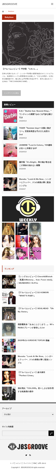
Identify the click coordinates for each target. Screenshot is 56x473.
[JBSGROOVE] (9, 4)
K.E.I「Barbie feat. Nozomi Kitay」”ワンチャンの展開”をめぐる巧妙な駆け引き (35, 114)
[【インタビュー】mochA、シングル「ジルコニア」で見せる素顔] (8, 253)
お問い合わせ (42, 463)
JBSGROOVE (26, 467)
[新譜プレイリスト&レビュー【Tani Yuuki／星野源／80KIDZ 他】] (28, 209)
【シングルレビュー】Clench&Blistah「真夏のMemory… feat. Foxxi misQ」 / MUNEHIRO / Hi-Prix (36, 279)
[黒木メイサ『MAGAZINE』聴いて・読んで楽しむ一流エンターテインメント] (35, 241)
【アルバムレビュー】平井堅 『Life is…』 (20, 69)
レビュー (18, 463)
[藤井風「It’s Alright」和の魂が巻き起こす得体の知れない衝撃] (8, 229)
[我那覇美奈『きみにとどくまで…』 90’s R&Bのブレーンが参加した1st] (35, 229)
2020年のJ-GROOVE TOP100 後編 (33, 340)
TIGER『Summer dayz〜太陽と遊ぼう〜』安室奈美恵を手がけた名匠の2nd (35, 131)
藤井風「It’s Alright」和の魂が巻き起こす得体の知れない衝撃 (35, 163)
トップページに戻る (11, 93)
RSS (30, 455)
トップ (12, 463)
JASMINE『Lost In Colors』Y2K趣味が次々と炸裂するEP (35, 146)
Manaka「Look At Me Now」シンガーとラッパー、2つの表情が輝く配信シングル (35, 182)
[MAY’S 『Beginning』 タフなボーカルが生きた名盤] (8, 241)
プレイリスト (27, 463)
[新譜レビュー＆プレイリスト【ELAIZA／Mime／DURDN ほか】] (21, 253)
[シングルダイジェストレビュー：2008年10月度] (21, 241)
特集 (34, 463)
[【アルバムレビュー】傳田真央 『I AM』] (21, 229)
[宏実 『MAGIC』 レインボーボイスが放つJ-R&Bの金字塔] (35, 253)
